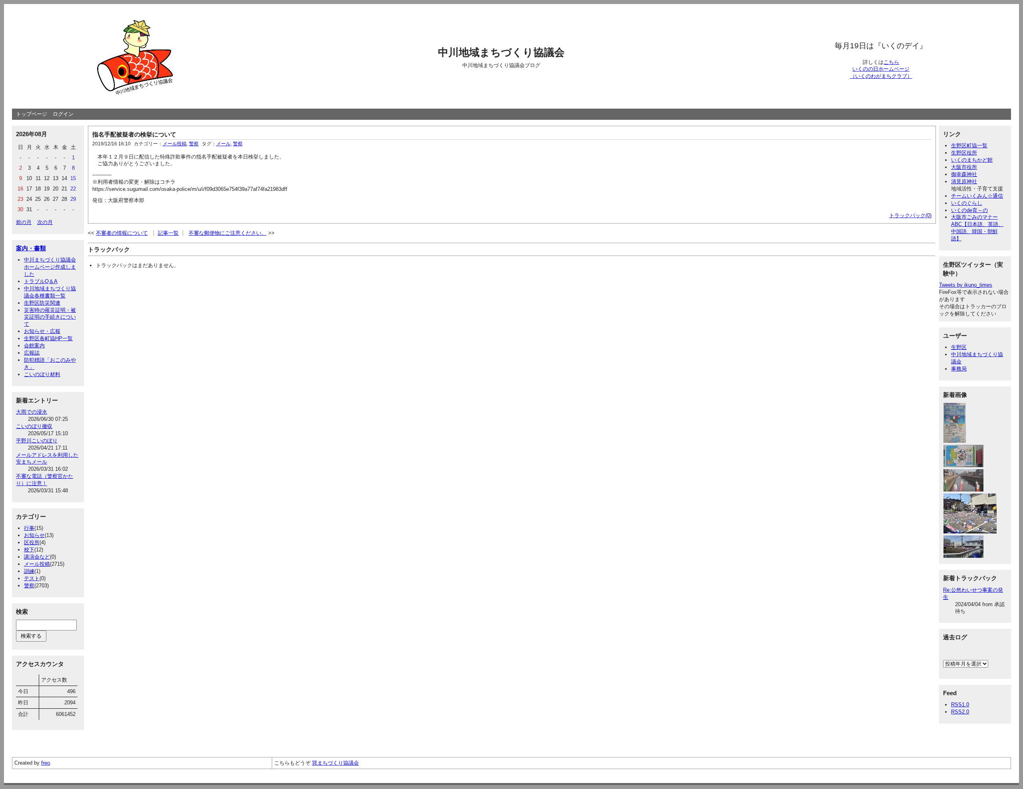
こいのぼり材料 (42, 374)
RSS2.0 (960, 712)
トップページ (31, 114)
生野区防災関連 (42, 303)
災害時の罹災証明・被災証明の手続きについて (50, 317)
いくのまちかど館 (972, 160)
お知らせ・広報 (42, 331)
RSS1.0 (960, 705)
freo (45, 763)
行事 (29, 528)
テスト (32, 578)
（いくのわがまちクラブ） (881, 76)
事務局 (959, 369)
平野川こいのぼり (37, 441)
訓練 (29, 571)
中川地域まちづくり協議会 (501, 52)
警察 (29, 586)
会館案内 (34, 346)
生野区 (959, 347)
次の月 (45, 222)
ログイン (63, 114)
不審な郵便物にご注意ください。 (228, 233)
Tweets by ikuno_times (965, 285)
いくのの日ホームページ (881, 69)
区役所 (32, 542)
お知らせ (34, 535)
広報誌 (32, 353)
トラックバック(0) (910, 215)
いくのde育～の (969, 210)
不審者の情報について (122, 233)
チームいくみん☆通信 (977, 196)
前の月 (24, 222)
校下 (29, 550)
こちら (891, 62)
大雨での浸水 (31, 412)
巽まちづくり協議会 (335, 763)
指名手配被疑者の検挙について (134, 134)
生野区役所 (964, 153)
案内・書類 (31, 248)
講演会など (37, 557)
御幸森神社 (964, 174)
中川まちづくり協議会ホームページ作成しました (50, 267)
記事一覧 (168, 233)
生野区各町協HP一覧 (48, 338)
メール (223, 143)
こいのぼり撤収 (34, 426)
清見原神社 (964, 181)
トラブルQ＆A (41, 281)
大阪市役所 (964, 167)
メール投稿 (37, 564)
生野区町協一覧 (969, 146)
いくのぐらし (966, 203)
